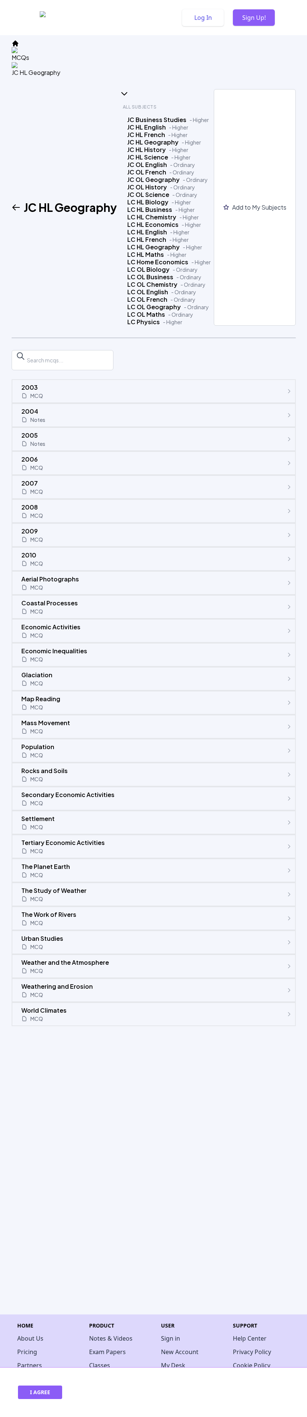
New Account (179, 1352)
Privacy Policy (252, 1352)
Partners (29, 1365)
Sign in (170, 1338)
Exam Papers (107, 1352)
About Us (30, 1338)
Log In (203, 17)
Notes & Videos (111, 1338)
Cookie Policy (251, 1365)
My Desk (173, 1365)
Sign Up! (254, 17)
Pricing (27, 1352)
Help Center (250, 1338)
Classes (99, 1365)
